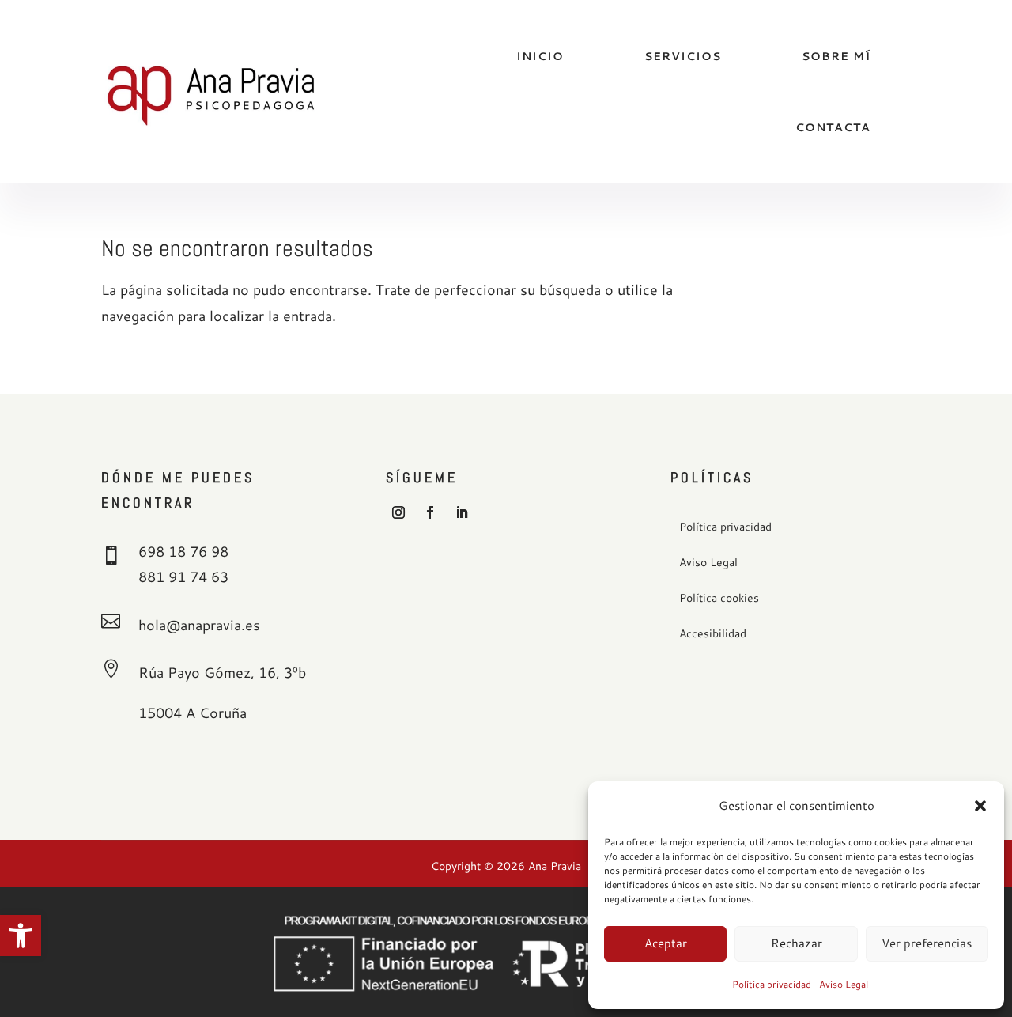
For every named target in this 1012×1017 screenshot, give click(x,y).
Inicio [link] (540, 56)
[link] (20, 935)
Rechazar (796, 943)
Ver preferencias (927, 943)
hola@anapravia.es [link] (199, 624)
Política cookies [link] (719, 599)
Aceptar (665, 943)
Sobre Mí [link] (836, 56)
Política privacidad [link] (771, 984)
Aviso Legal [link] (843, 984)
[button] (980, 806)
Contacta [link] (832, 127)
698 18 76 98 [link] (183, 551)
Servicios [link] (682, 56)
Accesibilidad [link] (712, 634)
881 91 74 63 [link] (183, 576)
